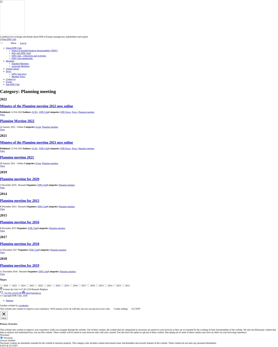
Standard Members (20, 63)
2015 (101, 285)
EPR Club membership (22, 58)
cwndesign (23, 305)
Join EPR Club (13, 84)
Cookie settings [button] (121, 309)
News (8, 71)
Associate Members (21, 66)
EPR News (65, 112)
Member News (18, 76)
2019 (67, 285)
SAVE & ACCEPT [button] (9, 345)
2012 (127, 285)
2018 (75, 285)
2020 (58, 285)
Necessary (8, 338)
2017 (84, 285)
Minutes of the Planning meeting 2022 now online (36, 106)
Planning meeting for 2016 (19, 222)
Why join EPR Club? (21, 53)
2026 (6, 285)
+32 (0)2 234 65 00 (12, 293)
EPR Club (44, 112)
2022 (40, 285)
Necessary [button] (4, 335)
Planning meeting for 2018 (19, 244)
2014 (110, 285)
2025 (14, 285)
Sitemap (9, 300)
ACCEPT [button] (135, 309)
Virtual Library (12, 69)
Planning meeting (86, 112)
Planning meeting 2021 (17, 157)
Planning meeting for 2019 (19, 265)
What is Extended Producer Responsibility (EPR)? (35, 50)
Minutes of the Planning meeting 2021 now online (36, 142)
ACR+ (35, 112)
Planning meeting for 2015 (19, 200)
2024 (23, 285)
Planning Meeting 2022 (17, 121)
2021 (49, 285)
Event (38, 127)
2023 (32, 285)
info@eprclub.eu (33, 293)
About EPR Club (14, 48)
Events (9, 82)
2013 (119, 285)
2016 (93, 285)
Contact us (10, 79)
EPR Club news (19, 74)
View (2, 115)
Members (10, 61)
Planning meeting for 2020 (19, 179)
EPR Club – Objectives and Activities (29, 56)
